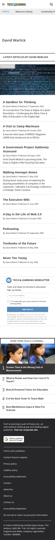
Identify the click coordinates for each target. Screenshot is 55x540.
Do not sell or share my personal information (26, 515)
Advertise (8, 489)
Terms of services (35, 314)
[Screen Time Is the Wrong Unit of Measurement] (27, 359)
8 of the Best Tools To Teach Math (25, 398)
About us (8, 495)
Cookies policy (10, 470)
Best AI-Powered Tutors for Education (27, 390)
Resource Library (24, 11)
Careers (7, 483)
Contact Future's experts (15, 457)
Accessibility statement (15, 476)
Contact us (9, 502)
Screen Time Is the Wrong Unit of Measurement (24, 369)
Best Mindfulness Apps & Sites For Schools (25, 408)
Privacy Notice (38, 317)
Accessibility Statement (15, 508)
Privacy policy (10, 463)
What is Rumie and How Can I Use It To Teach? (27, 380)
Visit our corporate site (26, 429)
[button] (3, 4)
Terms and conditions (14, 451)
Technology (7, 66)
